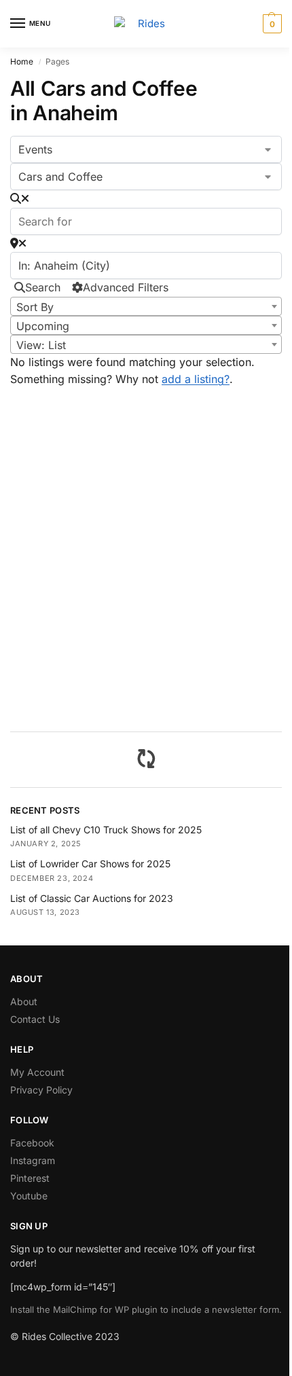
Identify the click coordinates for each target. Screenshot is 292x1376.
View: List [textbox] (41, 345)
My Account (37, 1072)
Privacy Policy (41, 1090)
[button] (270, 23)
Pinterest (30, 1178)
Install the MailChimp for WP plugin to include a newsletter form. (146, 1309)
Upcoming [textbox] (42, 326)
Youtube (29, 1195)
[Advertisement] (146, 569)
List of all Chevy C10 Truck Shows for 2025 (106, 829)
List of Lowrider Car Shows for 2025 (90, 863)
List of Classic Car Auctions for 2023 (91, 898)
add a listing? (196, 379)
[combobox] (146, 306)
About (23, 1001)
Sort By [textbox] (35, 307)
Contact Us (35, 1019)
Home (21, 61)
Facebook (32, 1142)
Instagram (32, 1160)
